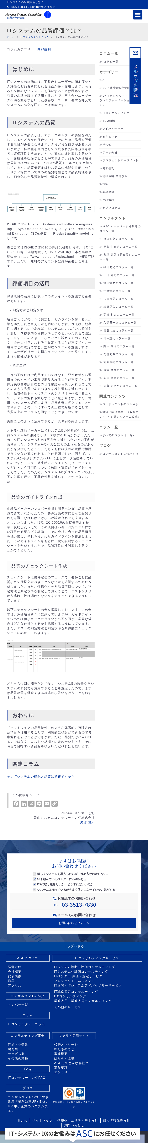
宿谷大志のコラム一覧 (118, 330)
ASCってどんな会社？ (71, 1063)
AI (104, 79)
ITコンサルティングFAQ (26, 1077)
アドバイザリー (113, 128)
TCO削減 (109, 120)
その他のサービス (67, 1007)
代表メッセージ (66, 1044)
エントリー (62, 1072)
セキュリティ (112, 136)
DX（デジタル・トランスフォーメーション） (114, 100)
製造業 (13, 1049)
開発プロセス (112, 207)
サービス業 (16, 1053)
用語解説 (108, 199)
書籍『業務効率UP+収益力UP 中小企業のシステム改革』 (28, 1106)
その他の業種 (18, 1058)
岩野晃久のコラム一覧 (118, 306)
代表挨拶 (14, 976)
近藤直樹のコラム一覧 (118, 362)
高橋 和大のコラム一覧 (119, 314)
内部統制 (44, 49)
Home (22, 1120)
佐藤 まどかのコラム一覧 (120, 385)
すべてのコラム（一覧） (119, 435)
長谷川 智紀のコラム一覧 (120, 246)
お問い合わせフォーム (74, 923)
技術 (105, 184)
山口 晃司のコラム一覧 (119, 275)
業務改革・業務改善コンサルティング (83, 1001)
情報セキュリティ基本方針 (77, 1120)
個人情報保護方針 (116, 1120)
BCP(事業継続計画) (116, 87)
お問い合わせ (46, 6)
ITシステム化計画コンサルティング (81, 971)
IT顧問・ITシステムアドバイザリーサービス (88, 985)
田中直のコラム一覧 (116, 338)
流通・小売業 (18, 1044)
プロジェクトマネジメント (121, 160)
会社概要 (14, 971)
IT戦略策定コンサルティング (76, 991)
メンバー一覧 (18, 1004)
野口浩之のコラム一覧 (118, 238)
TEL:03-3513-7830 (22, 6)
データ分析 (110, 152)
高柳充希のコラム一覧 (118, 354)
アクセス (14, 985)
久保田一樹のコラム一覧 (120, 322)
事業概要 (61, 1053)
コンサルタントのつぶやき (121, 404)
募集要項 (61, 1067)
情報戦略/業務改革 (115, 176)
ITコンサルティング (116, 112)
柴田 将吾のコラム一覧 (119, 377)
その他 (107, 144)
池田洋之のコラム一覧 (118, 283)
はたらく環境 (64, 1058)
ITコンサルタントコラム (26, 1024)
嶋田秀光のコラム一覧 (118, 267)
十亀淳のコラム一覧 (116, 290)
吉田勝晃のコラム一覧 (118, 298)
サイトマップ (42, 1120)
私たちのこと (64, 1049)
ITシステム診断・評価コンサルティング (84, 967)
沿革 (11, 980)
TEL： (74, 905)
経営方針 (14, 967)
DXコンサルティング (70, 996)
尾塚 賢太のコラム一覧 (119, 370)
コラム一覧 (111, 61)
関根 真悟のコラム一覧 (119, 346)
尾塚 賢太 (87, 822)
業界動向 (108, 191)
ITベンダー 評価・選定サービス (78, 976)
